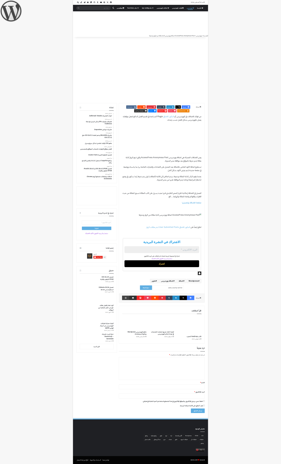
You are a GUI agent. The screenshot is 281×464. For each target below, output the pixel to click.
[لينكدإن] (176, 298)
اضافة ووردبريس (167, 281)
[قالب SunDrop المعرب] (189, 325)
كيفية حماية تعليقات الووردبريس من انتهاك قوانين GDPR (106, 325)
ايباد (171, 436)
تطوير (154, 281)
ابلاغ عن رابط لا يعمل (82, 460)
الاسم (202, 383)
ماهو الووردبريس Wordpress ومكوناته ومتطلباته (137, 333)
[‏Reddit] (155, 298)
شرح (165, 439)
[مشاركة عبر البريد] (133, 298)
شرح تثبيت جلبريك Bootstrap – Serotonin (107, 336)
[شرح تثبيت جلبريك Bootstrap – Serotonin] (88, 337)
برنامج (146, 436)
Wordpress (193, 281)
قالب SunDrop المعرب (194, 336)
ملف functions (132, 8)
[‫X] (183, 298)
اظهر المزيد (96, 347)
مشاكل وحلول (157, 439)
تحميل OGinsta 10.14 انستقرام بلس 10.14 (106, 288)
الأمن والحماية (178, 436)
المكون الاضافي (168, 116)
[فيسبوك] (190, 298)
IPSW (196, 436)
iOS (202, 436)
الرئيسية (199, 8)
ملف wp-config (147, 8)
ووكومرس (120, 8)
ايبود (166, 436)
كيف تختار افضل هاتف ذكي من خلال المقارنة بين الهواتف (105, 307)
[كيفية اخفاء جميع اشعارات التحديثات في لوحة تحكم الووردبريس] (162, 323)
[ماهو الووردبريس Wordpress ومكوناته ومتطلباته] (134, 323)
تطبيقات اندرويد (184, 439)
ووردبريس (190, 8)
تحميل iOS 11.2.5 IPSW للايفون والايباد (106, 278)
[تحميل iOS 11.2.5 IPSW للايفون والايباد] (88, 280)
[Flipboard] (140, 298)
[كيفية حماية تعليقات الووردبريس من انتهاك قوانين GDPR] (88, 326)
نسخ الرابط (146, 288)
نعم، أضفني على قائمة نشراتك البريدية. (191, 406)
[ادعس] (155, 23)
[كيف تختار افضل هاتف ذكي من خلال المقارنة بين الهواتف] (88, 312)
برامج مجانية (154, 436)
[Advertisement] (161, 139)
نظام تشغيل (148, 439)
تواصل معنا (105, 460)
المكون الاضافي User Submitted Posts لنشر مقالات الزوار (168, 227)
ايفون (161, 436)
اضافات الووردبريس (162, 8)
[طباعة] (125, 298)
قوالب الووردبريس (177, 8)
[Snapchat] (161, 273)
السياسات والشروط (95, 460)
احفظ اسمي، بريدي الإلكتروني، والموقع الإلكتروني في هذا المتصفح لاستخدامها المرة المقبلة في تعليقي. (172, 401)
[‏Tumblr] (169, 298)
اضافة (181, 281)
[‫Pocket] (147, 298)
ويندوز (202, 443)
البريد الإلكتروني (199, 392)
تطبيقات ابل (194, 439)
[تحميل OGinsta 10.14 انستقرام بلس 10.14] (88, 294)
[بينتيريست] (162, 298)
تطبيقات (202, 439)
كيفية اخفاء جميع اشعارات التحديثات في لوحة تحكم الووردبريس (162, 333)
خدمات (170, 439)
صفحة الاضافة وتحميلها (191, 202)
